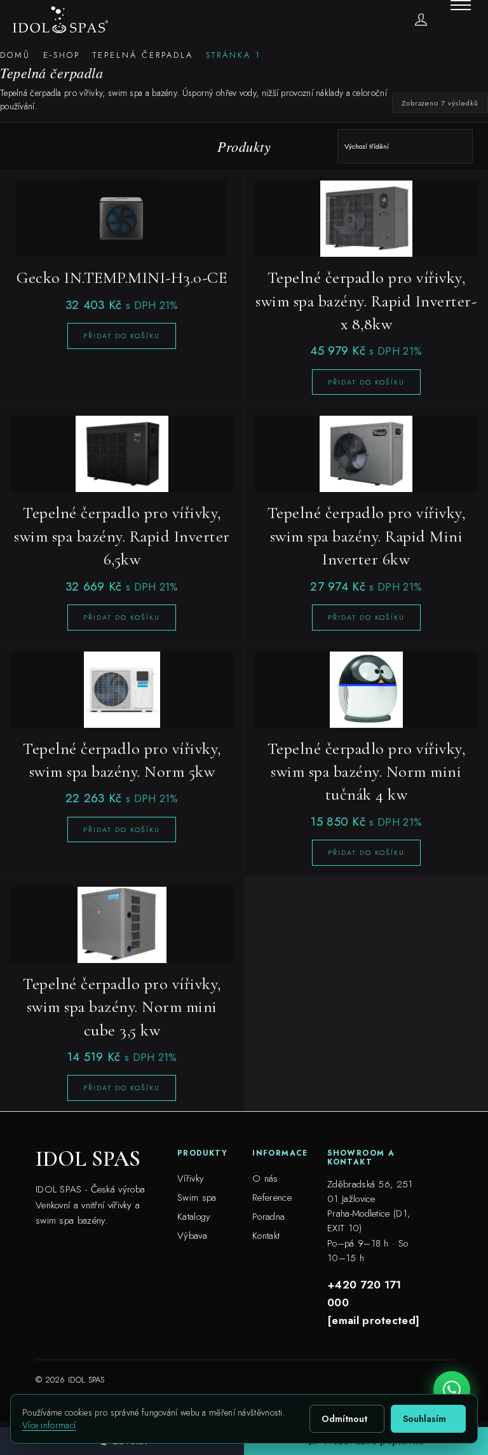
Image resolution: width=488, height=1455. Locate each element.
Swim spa (196, 1198)
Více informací (49, 1425)
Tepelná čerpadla (143, 55)
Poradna (268, 1217)
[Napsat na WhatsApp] (451, 1389)
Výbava (192, 1236)
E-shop (61, 55)
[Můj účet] (421, 19)
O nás (265, 1178)
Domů (15, 55)
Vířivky (190, 1178)
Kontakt (266, 1236)
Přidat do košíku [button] (121, 336)
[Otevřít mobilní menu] (461, 5)
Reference (272, 1198)
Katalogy (193, 1217)
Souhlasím (424, 1418)
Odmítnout (344, 1418)
